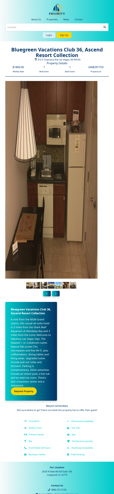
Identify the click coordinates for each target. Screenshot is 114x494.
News (66, 19)
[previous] (47, 293)
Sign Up (64, 35)
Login (49, 35)
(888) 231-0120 (58, 489)
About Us (36, 19)
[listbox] (51, 185)
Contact (79, 19)
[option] (51, 185)
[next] (56, 293)
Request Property (23, 391)
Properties (52, 19)
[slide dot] (29, 285)
